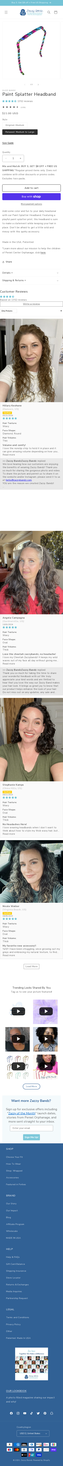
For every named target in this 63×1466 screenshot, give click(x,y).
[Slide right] (38, 84)
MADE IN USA (13, 1238)
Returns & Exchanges (17, 1284)
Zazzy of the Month (21, 1113)
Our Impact (12, 1210)
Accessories (12, 1177)
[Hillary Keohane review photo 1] (31, 360)
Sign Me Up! (31, 1137)
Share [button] (9, 261)
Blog (8, 1217)
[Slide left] (24, 84)
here (43, 252)
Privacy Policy (13, 1324)
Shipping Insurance (16, 1270)
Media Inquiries (14, 1291)
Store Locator (13, 1277)
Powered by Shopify (41, 1460)
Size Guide (8, 143)
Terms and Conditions (17, 1317)
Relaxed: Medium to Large (20, 132)
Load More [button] (31, 966)
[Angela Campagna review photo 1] (31, 572)
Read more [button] (9, 454)
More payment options (31, 204)
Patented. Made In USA (18, 1338)
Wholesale (12, 1231)
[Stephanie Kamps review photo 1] (31, 739)
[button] (6, 12)
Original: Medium (16, 126)
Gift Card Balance (15, 1264)
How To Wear (13, 1163)
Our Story (11, 1203)
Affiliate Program (15, 1224)
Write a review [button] (31, 303)
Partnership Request (17, 1298)
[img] (31, 418)
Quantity (6, 152)
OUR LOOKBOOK (16, 1391)
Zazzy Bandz (27, 1460)
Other (9, 1331)
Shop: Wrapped (14, 1170)
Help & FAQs (13, 1257)
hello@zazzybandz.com (19, 480)
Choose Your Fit (14, 1157)
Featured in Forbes (16, 1184)
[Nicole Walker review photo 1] (31, 871)
